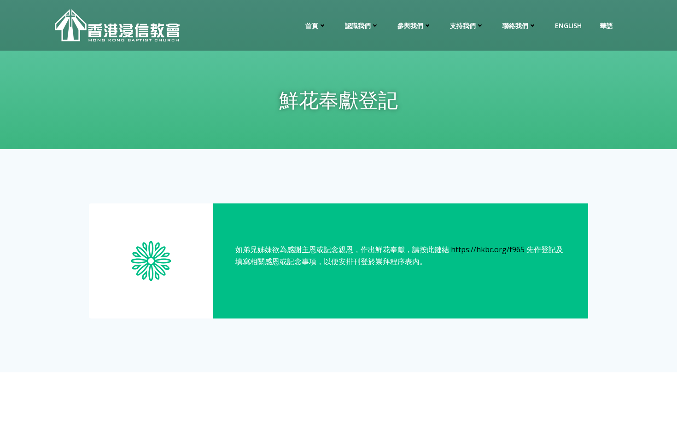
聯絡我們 (515, 25)
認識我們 (358, 25)
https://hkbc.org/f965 (488, 249)
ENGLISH (568, 25)
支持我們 (463, 25)
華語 (606, 25)
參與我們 (410, 25)
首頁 (311, 25)
